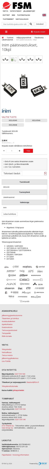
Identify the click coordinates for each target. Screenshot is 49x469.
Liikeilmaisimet (8, 40)
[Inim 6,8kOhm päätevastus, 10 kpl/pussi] (38, 59)
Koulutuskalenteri (8, 321)
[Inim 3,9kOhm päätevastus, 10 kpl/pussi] (22, 59)
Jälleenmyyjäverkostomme (12, 315)
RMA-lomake (7, 336)
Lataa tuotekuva (9, 214)
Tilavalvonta (39, 37)
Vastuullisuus (22, 19)
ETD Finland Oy (8, 426)
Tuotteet (10, 37)
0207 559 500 (20, 374)
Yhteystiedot (16, 11)
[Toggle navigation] (6, 31)
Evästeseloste (7, 327)
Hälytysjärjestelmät (24, 37)
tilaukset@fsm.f (33, 382)
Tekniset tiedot (12, 173)
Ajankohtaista (7, 324)
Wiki (13, 15)
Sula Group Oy (7, 428)
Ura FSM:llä (6, 361)
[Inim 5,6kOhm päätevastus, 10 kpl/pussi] (30, 59)
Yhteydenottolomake (10, 386)
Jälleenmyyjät (29, 11)
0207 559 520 (20, 409)
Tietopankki (6, 333)
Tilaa (28, 151)
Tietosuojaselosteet (9, 330)
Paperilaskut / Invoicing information (15, 455)
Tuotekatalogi (23, 15)
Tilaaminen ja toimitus (10, 318)
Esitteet (6, 15)
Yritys (5, 11)
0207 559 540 (20, 419)
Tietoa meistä (7, 355)
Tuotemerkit (8, 19)
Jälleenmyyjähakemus (10, 358)
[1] (5, 59)
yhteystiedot (18, 390)
